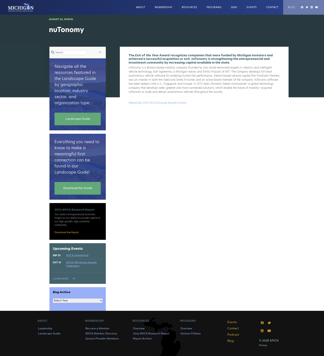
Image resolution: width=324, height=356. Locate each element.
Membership (163, 7)
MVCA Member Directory (101, 333)
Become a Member (97, 328)
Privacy (263, 345)
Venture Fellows (190, 333)
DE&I (234, 7)
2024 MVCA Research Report (151, 333)
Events (252, 7)
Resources (189, 7)
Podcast (233, 335)
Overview (139, 328)
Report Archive (142, 338)
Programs (214, 7)
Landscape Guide (49, 333)
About (140, 7)
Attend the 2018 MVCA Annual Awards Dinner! (158, 103)
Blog (291, 7)
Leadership (45, 328)
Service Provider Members (102, 338)
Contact (272, 7)
